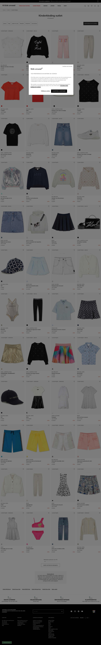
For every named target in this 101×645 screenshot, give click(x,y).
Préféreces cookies (45, 90)
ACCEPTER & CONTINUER (59, 91)
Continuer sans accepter (67, 66)
